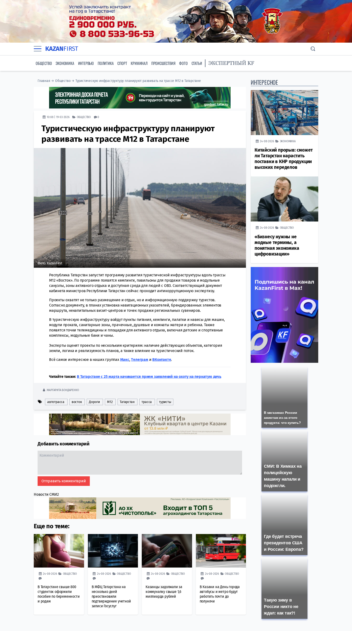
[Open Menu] (37, 49)
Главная (44, 81)
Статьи (197, 63)
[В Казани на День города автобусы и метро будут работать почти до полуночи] (221, 551)
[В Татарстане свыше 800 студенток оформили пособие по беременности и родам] (59, 551)
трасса (147, 402)
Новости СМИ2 (46, 494)
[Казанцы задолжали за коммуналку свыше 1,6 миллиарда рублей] (167, 551)
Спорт (122, 63)
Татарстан (127, 402)
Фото (183, 63)
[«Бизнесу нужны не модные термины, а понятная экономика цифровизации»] (284, 199)
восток (77, 402)
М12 (110, 402)
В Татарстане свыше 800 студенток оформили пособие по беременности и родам (58, 594)
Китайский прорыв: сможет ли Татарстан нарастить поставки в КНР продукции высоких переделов (284, 158)
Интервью (86, 63)
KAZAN (61, 48)
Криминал (139, 63)
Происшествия (163, 63)
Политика (106, 63)
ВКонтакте (161, 359)
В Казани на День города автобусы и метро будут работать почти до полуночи (220, 594)
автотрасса (55, 402)
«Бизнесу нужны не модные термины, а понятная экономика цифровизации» (277, 245)
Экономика (65, 63)
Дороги (94, 402)
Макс (124, 359)
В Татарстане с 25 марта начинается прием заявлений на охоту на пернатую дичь (149, 376)
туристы (165, 402)
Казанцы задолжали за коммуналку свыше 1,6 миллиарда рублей (164, 592)
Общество (44, 63)
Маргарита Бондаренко (63, 390)
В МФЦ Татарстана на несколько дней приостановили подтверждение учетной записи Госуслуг (111, 596)
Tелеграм (139, 359)
